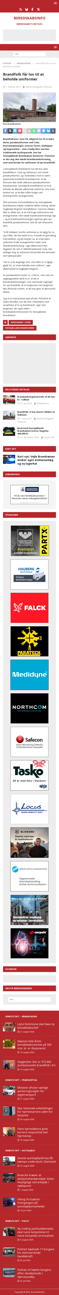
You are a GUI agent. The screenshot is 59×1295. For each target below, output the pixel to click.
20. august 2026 (27, 1119)
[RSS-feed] (20, 9)
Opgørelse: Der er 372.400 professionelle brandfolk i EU (36, 1063)
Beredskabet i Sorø (21, 322)
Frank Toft (49, 437)
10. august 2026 (27, 1165)
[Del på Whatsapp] (34, 131)
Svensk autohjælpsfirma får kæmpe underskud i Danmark (36, 1159)
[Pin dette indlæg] (19, 131)
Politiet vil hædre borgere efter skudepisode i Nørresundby (34, 1273)
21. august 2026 (27, 1031)
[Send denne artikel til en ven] (24, 131)
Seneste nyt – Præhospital (21, 1080)
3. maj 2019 (26, 418)
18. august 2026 (27, 1140)
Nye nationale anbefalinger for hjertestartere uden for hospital (35, 1111)
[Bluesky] (26, 9)
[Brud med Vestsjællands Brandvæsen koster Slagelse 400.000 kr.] (9, 431)
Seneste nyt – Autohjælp (20, 1150)
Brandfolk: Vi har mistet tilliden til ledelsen (36, 413)
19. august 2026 (27, 1052)
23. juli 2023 (26, 403)
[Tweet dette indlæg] (10, 131)
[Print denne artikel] (29, 131)
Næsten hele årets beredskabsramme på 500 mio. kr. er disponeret (34, 1044)
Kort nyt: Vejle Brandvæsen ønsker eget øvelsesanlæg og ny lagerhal (36, 460)
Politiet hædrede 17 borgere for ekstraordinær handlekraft (35, 1252)
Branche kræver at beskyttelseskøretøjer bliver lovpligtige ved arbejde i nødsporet (35, 1180)
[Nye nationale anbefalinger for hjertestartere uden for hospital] (9, 1111)
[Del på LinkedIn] (15, 131)
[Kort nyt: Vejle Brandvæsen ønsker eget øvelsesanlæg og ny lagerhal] (9, 459)
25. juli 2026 (25, 1281)
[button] (54, 3)
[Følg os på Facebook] (32, 9)
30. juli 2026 (25, 1260)
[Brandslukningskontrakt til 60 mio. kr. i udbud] (9, 399)
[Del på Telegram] (43, 131)
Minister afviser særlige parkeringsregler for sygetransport (32, 1091)
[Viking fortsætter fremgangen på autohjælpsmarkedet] (9, 1202)
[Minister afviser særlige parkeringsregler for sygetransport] (9, 1090)
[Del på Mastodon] (38, 131)
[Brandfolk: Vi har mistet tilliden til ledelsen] (9, 415)
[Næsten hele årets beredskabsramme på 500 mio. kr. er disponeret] (9, 1044)
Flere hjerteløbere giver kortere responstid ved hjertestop (32, 1132)
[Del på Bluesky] (48, 131)
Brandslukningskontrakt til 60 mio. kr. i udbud (36, 398)
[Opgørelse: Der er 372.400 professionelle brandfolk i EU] (9, 1064)
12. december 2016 (29, 437)
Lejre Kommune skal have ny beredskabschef (35, 1025)
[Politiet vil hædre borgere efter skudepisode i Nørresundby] (9, 1272)
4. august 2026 (26, 1239)
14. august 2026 (27, 1069)
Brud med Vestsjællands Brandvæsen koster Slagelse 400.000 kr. (33, 431)
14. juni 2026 (25, 1210)
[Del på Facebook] (5, 131)
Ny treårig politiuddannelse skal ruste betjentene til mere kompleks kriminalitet (35, 1232)
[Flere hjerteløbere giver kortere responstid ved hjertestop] (9, 1131)
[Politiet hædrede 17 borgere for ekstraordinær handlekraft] (9, 1252)
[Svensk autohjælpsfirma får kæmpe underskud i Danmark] (9, 1160)
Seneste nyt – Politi (17, 1221)
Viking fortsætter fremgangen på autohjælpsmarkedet (31, 1202)
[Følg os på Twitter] (38, 9)
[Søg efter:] (29, 53)
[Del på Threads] (53, 131)
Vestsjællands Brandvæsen (19, 328)
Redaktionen (43, 403)
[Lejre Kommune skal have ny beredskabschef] (9, 1026)
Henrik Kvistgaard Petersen (38, 86)
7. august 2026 (26, 1189)
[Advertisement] (32, 34)
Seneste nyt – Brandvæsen (21, 1016)
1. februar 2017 (13, 86)
